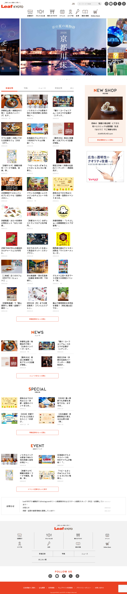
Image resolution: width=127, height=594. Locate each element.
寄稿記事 (58, 88)
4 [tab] (64, 79)
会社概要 (42, 588)
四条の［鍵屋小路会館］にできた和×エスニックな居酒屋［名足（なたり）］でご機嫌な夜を (105, 126)
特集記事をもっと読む (37, 432)
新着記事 (9, 88)
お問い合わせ (99, 588)
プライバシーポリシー (83, 588)
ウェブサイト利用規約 (65, 588)
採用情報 (51, 588)
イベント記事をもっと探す (37, 489)
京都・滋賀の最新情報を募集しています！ (39, 510)
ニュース (42, 88)
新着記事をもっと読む (37, 319)
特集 (26, 88)
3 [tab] (62, 79)
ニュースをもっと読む (38, 376)
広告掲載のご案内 (29, 588)
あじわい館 (42, 559)
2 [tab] (60, 79)
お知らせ (26, 507)
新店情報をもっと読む (105, 140)
